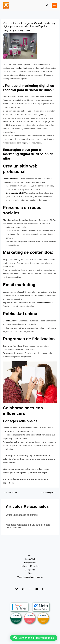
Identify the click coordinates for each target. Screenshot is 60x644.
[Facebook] (30, 589)
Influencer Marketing (30, 566)
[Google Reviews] (43, 589)
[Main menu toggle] (54, 5)
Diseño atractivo (11, 179)
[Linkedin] (23, 589)
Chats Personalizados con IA (30, 577)
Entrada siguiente (50, 492)
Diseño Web (30, 559)
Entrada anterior (9, 492)
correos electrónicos (41, 303)
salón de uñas (23, 68)
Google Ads (8, 321)
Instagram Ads (30, 563)
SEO (30, 556)
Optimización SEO (14, 193)
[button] (47, 5)
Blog (6, 30)
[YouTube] (36, 589)
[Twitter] (16, 589)
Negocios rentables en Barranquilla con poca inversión (28, 526)
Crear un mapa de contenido (22, 514)
